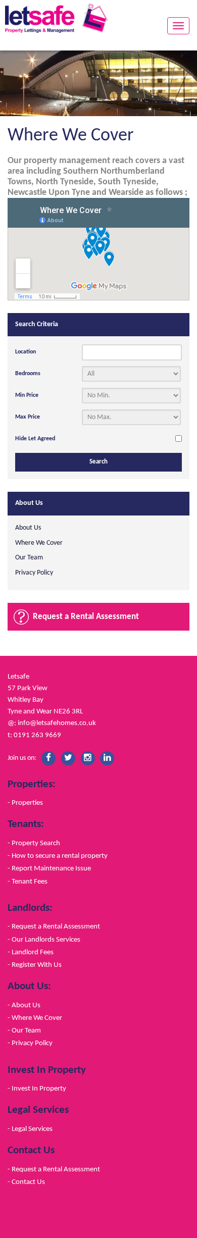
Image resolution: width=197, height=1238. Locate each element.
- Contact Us (26, 1182)
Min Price (26, 395)
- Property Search (34, 843)
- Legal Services (30, 1129)
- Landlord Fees (31, 952)
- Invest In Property (37, 1089)
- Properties (25, 803)
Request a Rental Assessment (86, 616)
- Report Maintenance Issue (49, 868)
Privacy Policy (34, 573)
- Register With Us (35, 965)
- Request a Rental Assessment (54, 926)
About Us (28, 528)
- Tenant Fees (27, 882)
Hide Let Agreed (35, 439)
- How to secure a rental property (58, 856)
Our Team (29, 557)
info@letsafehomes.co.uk (57, 723)
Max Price (27, 417)
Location (25, 352)
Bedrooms (27, 374)
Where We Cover (39, 543)
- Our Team (24, 1030)
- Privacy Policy (30, 1043)
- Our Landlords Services (44, 940)
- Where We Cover (35, 1018)
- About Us (24, 1005)
